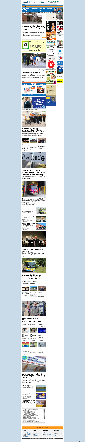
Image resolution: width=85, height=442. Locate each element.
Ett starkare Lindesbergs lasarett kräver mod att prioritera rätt (30, 415)
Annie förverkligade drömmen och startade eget (29, 411)
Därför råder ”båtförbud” (27, 385)
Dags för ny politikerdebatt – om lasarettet (33, 250)
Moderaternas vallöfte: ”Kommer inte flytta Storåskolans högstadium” (31, 319)
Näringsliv (26, 4)
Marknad (44, 4)
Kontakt (53, 4)
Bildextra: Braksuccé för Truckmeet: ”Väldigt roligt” (29, 417)
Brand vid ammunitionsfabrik (32, 199)
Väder (34, 6)
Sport (30, 4)
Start (23, 4)
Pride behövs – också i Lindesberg (27, 416)
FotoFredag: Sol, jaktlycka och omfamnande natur (29, 420)
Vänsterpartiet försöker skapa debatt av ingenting (28, 217)
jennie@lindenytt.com (28, 434)
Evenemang (48, 4)
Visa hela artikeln (43, 79)
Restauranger (30, 6)
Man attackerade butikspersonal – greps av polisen (28, 224)
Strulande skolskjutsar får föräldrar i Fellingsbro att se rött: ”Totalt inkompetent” (32, 276)
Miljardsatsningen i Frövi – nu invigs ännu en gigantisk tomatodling (28, 208)
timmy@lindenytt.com (25, 436)
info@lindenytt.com (35, 432)
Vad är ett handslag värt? (26, 410)
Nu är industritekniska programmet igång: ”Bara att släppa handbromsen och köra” (33, 130)
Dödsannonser (37, 6)
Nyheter (23, 6)
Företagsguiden (39, 4)
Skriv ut (44, 37)
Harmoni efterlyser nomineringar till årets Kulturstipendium (30, 409)
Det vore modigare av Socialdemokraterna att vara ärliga (30, 412)
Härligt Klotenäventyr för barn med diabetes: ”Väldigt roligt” (30, 414)
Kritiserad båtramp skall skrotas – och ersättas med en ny (33, 71)
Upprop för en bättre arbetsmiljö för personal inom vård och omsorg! (33, 172)
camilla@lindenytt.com (28, 433)
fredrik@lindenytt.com (28, 432)
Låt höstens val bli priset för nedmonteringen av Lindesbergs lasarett (34, 375)
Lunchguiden (34, 4)
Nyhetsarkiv (26, 6)
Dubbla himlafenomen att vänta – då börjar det (28, 413)
